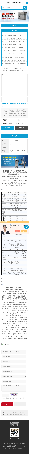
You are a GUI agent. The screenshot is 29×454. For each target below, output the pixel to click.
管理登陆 (20, 448)
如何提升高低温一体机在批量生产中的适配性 (13, 41)
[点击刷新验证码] (14, 394)
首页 (4, 68)
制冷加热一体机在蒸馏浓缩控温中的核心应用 (13, 57)
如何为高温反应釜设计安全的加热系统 (11, 44)
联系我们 (21, 128)
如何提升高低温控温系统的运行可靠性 (11, 35)
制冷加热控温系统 (16, 68)
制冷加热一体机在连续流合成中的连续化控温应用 (14, 60)
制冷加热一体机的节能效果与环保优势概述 (12, 47)
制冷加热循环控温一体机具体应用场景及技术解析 (14, 63)
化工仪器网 (13, 448)
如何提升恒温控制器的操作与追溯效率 (11, 38)
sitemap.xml (22, 446)
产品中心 (8, 68)
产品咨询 (7, 128)
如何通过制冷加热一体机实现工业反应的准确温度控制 (14, 50)
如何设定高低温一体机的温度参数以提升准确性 (13, 54)
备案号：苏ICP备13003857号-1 (10, 446)
